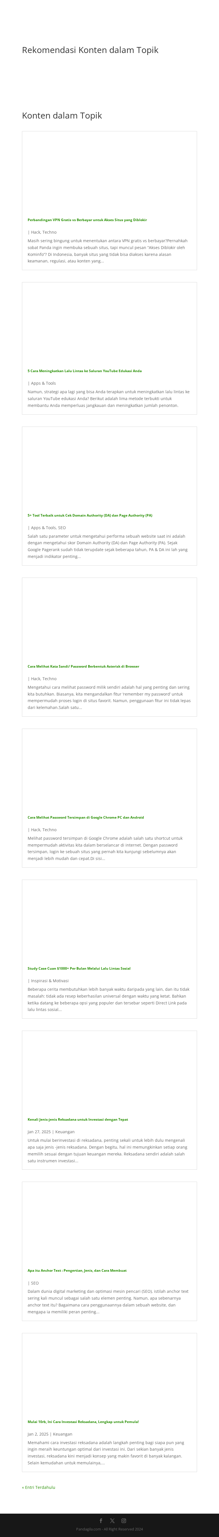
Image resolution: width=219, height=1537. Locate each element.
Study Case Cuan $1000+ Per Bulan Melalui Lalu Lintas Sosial (79, 968)
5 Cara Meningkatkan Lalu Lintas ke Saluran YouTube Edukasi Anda (85, 371)
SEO (62, 527)
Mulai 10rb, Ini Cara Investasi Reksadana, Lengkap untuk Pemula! (83, 1422)
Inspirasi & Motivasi (50, 980)
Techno (49, 232)
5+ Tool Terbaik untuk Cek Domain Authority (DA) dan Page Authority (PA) (90, 515)
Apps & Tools (43, 383)
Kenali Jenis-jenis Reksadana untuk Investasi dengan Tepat (78, 1119)
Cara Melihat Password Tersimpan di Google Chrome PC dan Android (86, 817)
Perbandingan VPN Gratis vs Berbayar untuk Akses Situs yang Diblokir (87, 220)
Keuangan (65, 1131)
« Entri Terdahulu (38, 1487)
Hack (35, 232)
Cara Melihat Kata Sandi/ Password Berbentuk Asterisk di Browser (83, 666)
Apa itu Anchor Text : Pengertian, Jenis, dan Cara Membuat (77, 1270)
